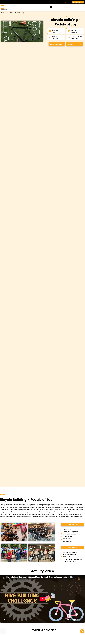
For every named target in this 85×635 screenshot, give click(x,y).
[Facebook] (73, 2)
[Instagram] (82, 2)
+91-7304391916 (50, 2)
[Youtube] (76, 2)
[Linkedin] (79, 2)
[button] (50, 7)
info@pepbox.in (64, 2)
